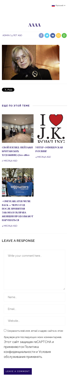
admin (6, 35)
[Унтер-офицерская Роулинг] (51, 128)
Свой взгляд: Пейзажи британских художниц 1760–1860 (17, 151)
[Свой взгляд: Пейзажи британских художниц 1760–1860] (18, 128)
